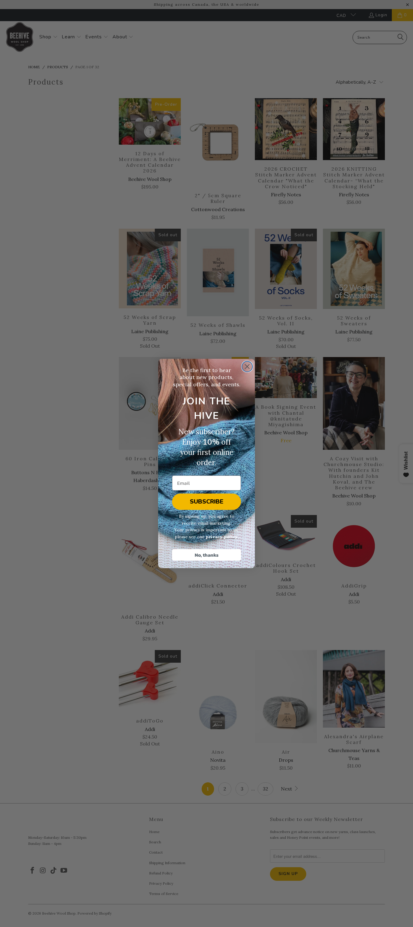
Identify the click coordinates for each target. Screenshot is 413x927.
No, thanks (207, 554)
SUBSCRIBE (206, 501)
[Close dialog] (247, 366)
